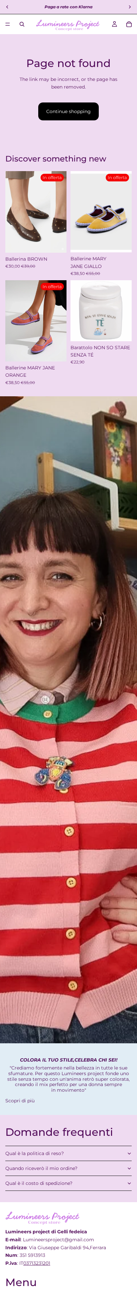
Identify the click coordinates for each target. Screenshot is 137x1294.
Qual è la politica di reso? (34, 1153)
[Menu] (7, 24)
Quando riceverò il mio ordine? (41, 1168)
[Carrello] (129, 24)
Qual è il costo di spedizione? (38, 1183)
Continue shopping (68, 111)
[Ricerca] (22, 24)
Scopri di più (20, 1101)
